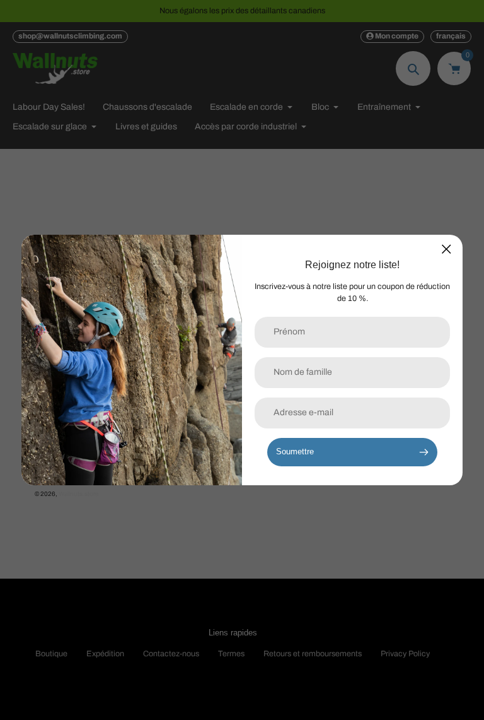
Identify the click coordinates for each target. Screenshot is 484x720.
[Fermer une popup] (446, 249)
